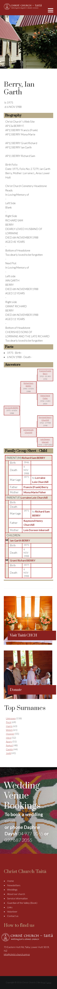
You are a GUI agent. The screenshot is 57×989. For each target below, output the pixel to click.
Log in (49, 983)
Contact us (12, 915)
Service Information (17, 898)
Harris (9, 726)
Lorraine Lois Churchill (34, 497)
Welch (9, 729)
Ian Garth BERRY (20, 540)
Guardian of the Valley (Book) (22, 902)
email (10, 820)
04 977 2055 (30, 833)
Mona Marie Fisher (35, 492)
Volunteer (12, 911)
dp (44, 983)
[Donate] (28, 698)
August (9, 745)
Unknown (11, 718)
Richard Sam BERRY (33, 457)
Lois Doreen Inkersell (36, 530)
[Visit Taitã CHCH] (28, 643)
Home (10, 880)
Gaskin (9, 749)
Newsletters (13, 885)
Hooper (10, 733)
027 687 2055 (18, 840)
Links (9, 907)
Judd (8, 753)
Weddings (12, 889)
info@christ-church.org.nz (17, 954)
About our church (16, 893)
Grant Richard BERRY (22, 560)
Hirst (8, 737)
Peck (8, 722)
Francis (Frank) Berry (36, 487)
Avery (9, 741)
